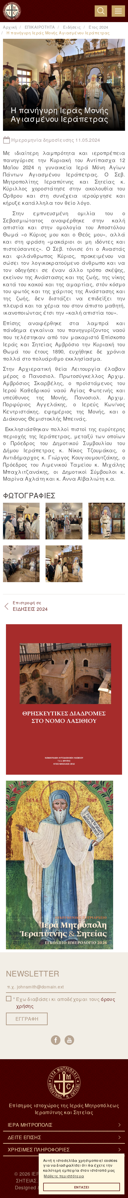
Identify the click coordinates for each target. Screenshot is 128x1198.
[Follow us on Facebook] (55, 1040)
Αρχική (10, 27)
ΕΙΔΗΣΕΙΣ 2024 (30, 606)
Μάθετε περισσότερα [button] (64, 1175)
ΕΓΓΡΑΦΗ (26, 1018)
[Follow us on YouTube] (69, 1040)
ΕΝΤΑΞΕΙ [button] (81, 1187)
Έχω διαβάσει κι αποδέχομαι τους (65, 1002)
